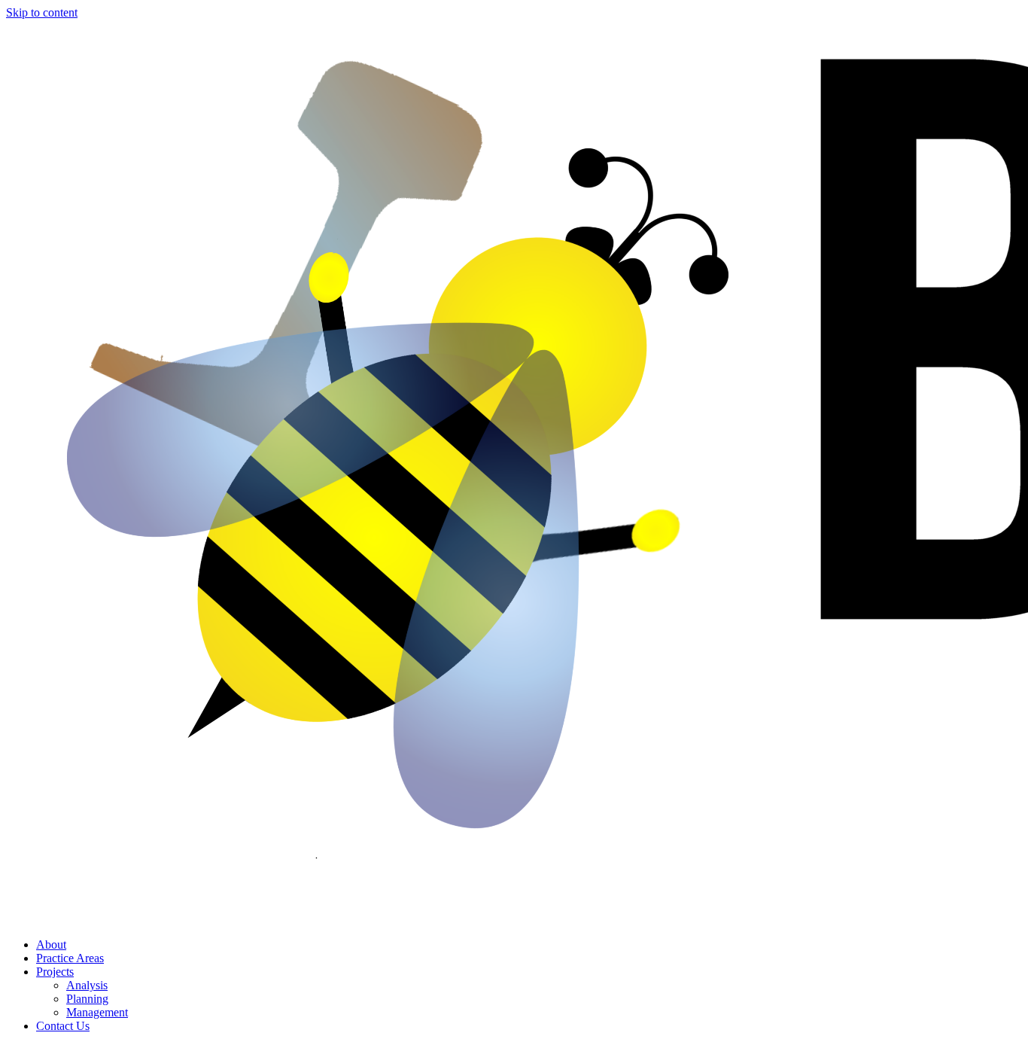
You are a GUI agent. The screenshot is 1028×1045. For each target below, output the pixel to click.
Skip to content (42, 12)
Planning (87, 998)
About (51, 944)
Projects (55, 971)
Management (97, 1012)
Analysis (87, 985)
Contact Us (63, 1025)
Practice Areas (70, 958)
